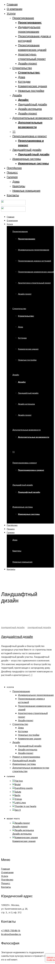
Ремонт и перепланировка (26, 757)
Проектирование (23, 18)
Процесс (12, 173)
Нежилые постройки (31, 91)
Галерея (12, 177)
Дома (21, 77)
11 (14, 132)
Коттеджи (24, 82)
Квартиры (18, 186)
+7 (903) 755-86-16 (10, 930)
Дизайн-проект (27, 63)
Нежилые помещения (26, 191)
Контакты (13, 195)
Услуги (11, 14)
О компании (14, 9)
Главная (12, 4)
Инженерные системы (26, 159)
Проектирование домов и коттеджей (34, 260)
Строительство (22, 68)
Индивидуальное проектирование (33, 249)
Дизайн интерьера (30, 109)
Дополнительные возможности (32, 118)
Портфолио (14, 168)
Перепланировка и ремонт (29, 136)
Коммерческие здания (32, 86)
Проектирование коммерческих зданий (36, 271)
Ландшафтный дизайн (32, 104)
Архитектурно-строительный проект (34, 282)
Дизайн (17, 95)
